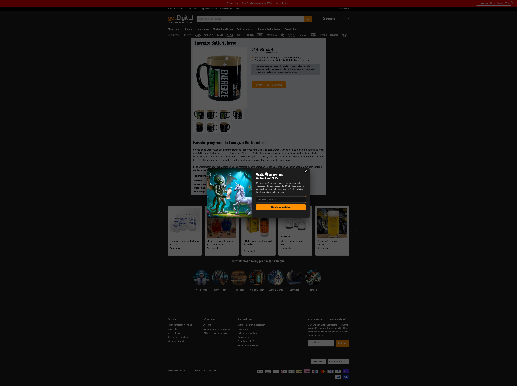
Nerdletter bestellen (281, 207)
